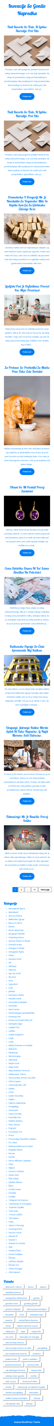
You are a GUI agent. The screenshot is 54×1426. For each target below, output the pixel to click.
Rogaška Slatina (15, 1149)
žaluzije (29, 1403)
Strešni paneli (15, 1189)
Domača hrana (15, 944)
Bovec (31, 1287)
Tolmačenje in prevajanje (20, 1203)
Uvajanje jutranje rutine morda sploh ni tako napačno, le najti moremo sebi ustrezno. (27, 732)
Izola (11, 987)
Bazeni (12, 926)
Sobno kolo (14, 1175)
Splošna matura (15, 1182)
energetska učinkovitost (16, 1298)
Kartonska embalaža (18, 1002)
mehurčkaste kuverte (28, 1320)
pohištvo (37, 1353)
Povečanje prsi (15, 1131)
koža (22, 1314)
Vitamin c (13, 1239)
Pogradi (12, 1128)
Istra (11, 980)
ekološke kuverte (13, 1292)
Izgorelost (13, 984)
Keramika (13, 1005)
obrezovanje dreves (15, 1342)
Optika (11, 1088)
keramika (10, 1314)
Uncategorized (15, 1229)
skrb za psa (11, 1381)
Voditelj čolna (15, 1250)
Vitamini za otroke (17, 1243)
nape (23, 1331)
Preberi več (25, 95)
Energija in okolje (16, 948)
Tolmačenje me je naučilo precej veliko (27, 819)
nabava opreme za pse (27, 1325)
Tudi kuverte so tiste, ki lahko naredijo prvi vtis (27, 29)
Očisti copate (15, 1081)
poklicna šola (11, 1359)
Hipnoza (12, 969)
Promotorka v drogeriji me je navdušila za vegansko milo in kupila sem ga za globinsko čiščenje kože (27, 203)
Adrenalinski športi (17, 908)
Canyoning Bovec (16, 937)
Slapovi (12, 1167)
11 (33, 889)
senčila (34, 1376)
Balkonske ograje (16, 919)
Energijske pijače (16, 951)
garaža (36, 1298)
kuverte (9, 1320)
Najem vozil (14, 1063)
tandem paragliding (14, 1392)
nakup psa (10, 1331)
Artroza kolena (15, 915)
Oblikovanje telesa (17, 1074)
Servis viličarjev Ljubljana (20, 1160)
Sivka (11, 1164)
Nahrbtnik (13, 1059)
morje (8, 1325)
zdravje (37, 1398)
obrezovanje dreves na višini (18, 1348)
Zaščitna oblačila (16, 1261)
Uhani (11, 1221)
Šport (11, 1185)
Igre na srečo (15, 973)
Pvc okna (13, 1142)
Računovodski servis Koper (21, 1146)
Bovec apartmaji (16, 930)
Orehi (11, 1092)
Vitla (10, 1247)
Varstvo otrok (15, 1232)
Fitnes (11, 955)
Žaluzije (12, 1257)
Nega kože (13, 1067)
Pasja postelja (15, 1113)
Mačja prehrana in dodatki (20, 1045)
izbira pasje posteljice (37, 1309)
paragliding (42, 1348)
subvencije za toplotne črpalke (31, 1387)
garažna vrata (12, 1303)
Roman (12, 1153)
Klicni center (14, 1009)
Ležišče (12, 1031)
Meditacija (13, 1052)
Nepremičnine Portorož (19, 1070)
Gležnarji (12, 966)
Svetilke (12, 1196)
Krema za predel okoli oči (20, 1020)
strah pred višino (29, 1381)
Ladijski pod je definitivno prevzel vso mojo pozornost (27, 288)
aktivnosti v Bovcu (14, 1287)
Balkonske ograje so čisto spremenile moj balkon (27, 648)
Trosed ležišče (15, 1214)
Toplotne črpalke (16, 1207)
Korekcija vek (15, 1016)
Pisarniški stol (15, 1117)
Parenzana (13, 1110)
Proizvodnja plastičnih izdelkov (22, 1139)
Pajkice (12, 1099)
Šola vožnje (14, 1178)
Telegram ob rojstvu (18, 1200)
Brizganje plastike (17, 933)
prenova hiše (33, 1364)
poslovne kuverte (13, 1364)
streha (8, 1387)
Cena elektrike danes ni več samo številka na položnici (27, 570)
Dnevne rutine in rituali (19, 941)
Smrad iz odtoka (16, 1171)
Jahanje (12, 991)
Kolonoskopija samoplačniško (22, 1013)
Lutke (11, 1041)
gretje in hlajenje (13, 1309)
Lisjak (11, 1038)
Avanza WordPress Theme (27, 1422)
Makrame (13, 1049)
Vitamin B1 (13, 1236)
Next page (45, 889)
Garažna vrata (15, 959)
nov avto (9, 1337)
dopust (43, 1287)
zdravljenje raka (13, 1403)
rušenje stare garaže (15, 1376)
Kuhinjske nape (15, 1023)
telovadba (33, 1392)
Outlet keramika (16, 1095)
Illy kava (12, 977)
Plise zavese (14, 1124)
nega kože (36, 1331)
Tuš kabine (13, 1218)
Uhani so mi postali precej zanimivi (27, 489)
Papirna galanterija (17, 1103)
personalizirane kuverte (16, 1353)
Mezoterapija (15, 1056)
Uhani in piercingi (16, 1225)
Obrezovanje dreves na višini (22, 1077)
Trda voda (13, 1211)
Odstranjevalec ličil (17, 1085)
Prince (11, 1135)
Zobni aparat (14, 1272)
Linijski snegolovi (16, 1034)
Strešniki (12, 1193)
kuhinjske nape (36, 1314)
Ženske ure (14, 1265)
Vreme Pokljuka (15, 1254)
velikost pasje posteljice (16, 1398)
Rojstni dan (36, 1370)
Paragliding (13, 1106)
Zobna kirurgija (15, 1268)
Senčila (12, 1157)
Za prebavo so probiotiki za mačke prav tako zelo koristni (27, 369)
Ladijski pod (14, 1027)
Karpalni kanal (15, 998)
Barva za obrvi (15, 923)
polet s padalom (30, 1359)
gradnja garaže (31, 1303)
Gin (10, 962)
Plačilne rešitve (16, 1121)
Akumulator (14, 912)
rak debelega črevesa (15, 1370)
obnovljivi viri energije (29, 1337)
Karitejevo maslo (16, 995)
